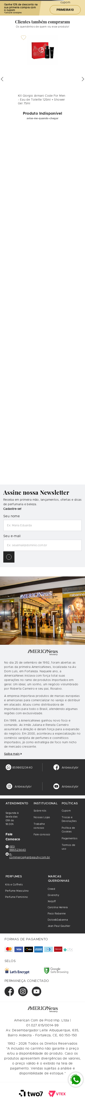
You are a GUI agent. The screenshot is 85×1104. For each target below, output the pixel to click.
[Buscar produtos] (80, 13)
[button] (2, 443)
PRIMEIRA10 (65, 29)
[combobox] (42, 13)
